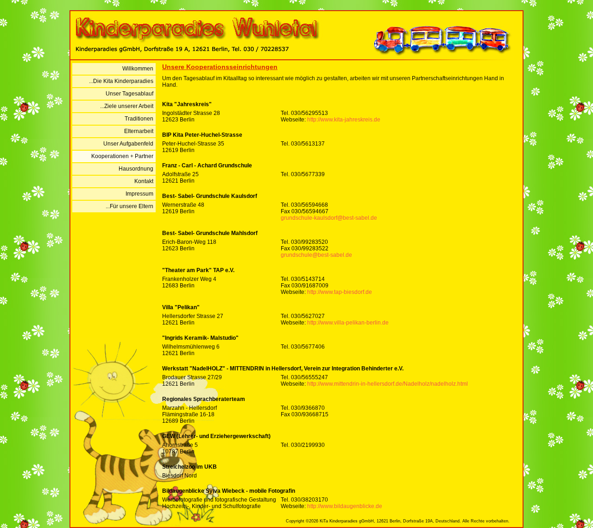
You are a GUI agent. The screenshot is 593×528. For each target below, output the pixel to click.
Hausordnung (136, 168)
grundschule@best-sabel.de (316, 255)
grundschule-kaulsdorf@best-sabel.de (329, 218)
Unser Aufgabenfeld (128, 143)
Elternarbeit (138, 131)
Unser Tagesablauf (129, 93)
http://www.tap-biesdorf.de (339, 292)
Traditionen (139, 118)
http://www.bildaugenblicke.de (344, 506)
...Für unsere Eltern (129, 206)
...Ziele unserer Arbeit (126, 106)
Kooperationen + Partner (122, 156)
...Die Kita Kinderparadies (121, 81)
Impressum (139, 194)
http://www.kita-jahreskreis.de (343, 119)
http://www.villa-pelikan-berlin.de (348, 322)
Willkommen (137, 68)
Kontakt (143, 181)
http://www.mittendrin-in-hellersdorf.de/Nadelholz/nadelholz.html (387, 384)
